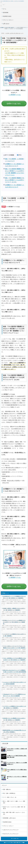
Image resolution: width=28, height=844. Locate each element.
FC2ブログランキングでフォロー (11, 833)
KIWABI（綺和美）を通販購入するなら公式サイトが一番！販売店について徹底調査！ (14, 609)
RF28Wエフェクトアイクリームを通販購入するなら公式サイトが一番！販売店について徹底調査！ (14, 622)
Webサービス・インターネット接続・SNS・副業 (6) (14, 807)
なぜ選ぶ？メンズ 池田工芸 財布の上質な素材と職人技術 (16, 756)
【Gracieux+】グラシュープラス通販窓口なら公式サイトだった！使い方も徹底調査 (14, 695)
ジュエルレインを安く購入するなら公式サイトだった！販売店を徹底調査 (14, 683)
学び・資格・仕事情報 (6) (9, 793)
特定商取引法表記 (7, 16)
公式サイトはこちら (14, 103)
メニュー (3, 4)
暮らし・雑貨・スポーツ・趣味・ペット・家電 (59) (14, 802)
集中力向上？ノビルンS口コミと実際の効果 (17, 777)
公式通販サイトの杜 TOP (4, 27)
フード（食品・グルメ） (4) (9, 797)
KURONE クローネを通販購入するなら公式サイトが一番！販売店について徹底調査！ (14, 719)
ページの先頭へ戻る (15, 838)
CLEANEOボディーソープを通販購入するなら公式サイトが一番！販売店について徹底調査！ (14, 597)
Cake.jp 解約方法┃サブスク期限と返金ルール (17, 770)
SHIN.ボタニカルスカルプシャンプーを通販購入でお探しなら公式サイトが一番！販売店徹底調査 (14, 671)
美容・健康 (11, 27)
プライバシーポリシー (8, 20)
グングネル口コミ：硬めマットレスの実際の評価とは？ (17, 763)
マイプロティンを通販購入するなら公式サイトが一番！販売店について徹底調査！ (14, 707)
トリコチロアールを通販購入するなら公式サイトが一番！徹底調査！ (14, 634)
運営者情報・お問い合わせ (9, 818)
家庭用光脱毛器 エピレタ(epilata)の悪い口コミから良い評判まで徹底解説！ (14, 731)
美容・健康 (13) (7, 789)
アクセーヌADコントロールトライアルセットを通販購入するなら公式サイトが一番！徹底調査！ (14, 646)
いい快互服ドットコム (15, 94)
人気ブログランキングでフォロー (11, 829)
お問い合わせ (6, 23)
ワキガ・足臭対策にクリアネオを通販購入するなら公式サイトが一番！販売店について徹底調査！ (14, 659)
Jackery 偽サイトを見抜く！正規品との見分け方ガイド (17, 749)
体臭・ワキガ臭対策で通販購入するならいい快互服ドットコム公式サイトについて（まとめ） (14, 180)
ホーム (4, 8)
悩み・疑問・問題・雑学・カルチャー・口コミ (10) (14, 813)
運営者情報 (5, 12)
